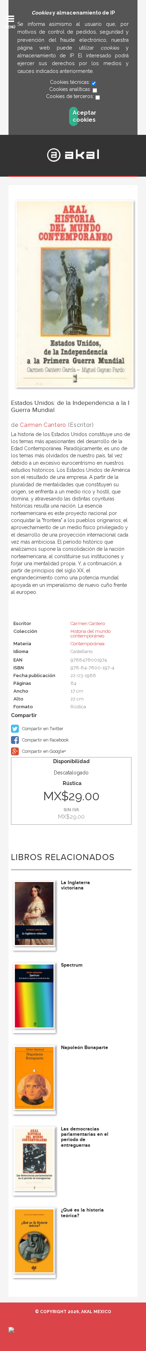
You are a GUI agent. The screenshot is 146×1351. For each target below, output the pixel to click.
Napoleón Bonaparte (84, 1047)
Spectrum (72, 965)
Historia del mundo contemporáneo (91, 633)
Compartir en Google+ (43, 751)
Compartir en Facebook (45, 740)
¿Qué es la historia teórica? (82, 1212)
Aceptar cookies (75, 116)
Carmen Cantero (43, 425)
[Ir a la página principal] (73, 155)
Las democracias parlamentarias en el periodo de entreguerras (84, 1137)
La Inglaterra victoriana (75, 885)
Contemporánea (88, 643)
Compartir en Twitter (42, 728)
